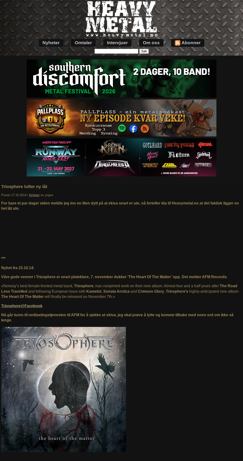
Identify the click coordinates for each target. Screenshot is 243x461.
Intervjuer (117, 42)
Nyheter (51, 42)
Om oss (151, 42)
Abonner (191, 42)
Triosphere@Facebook (21, 306)
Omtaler (83, 42)
